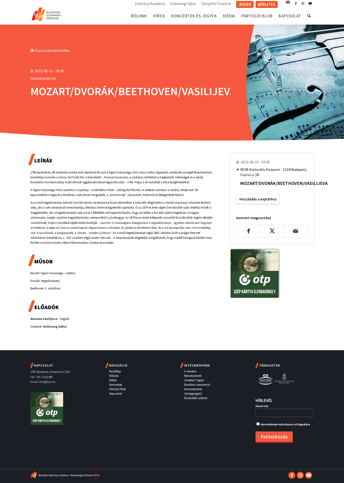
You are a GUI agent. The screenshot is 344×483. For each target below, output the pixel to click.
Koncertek (115, 385)
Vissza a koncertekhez (52, 50)
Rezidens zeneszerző (197, 385)
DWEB (96, 475)
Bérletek (266, 4)
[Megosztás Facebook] (248, 231)
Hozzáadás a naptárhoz (258, 199)
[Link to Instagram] (303, 3)
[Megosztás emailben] (295, 231)
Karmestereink (193, 389)
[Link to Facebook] (296, 3)
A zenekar (190, 371)
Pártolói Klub (117, 389)
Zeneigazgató (193, 394)
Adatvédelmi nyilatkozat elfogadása (285, 424)
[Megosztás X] (272, 231)
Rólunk (113, 376)
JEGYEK (244, 4)
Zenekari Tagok (194, 380)
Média (113, 380)
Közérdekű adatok (195, 398)
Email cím (263, 406)
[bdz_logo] (46, 13)
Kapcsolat (115, 394)
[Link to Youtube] (310, 3)
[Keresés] (309, 16)
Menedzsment (192, 376)
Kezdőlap (115, 371)
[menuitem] (150, 3)
